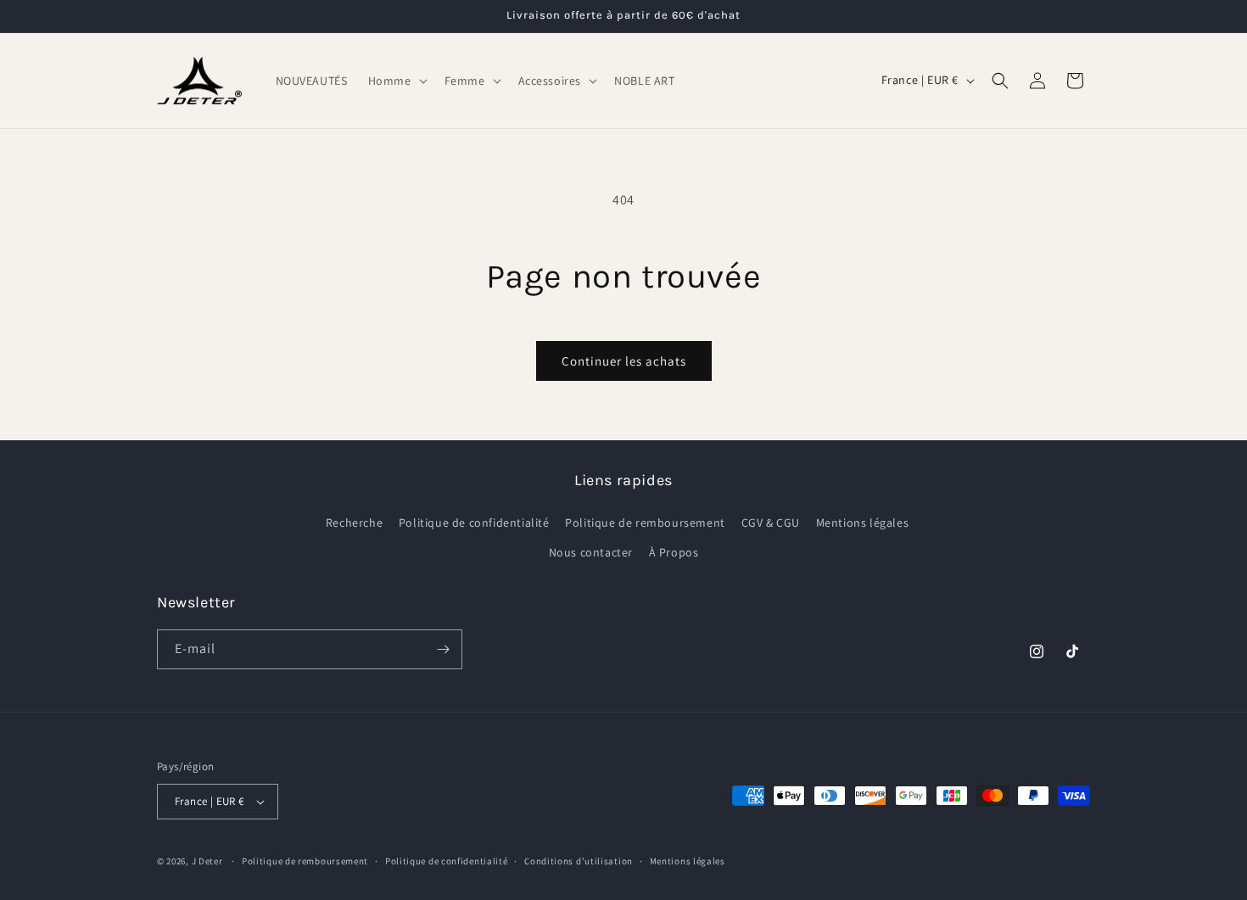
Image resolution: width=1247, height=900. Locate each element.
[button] (396, 80)
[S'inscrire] (442, 649)
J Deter (209, 861)
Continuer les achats (624, 361)
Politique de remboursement (645, 522)
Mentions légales (862, 522)
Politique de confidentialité (474, 522)
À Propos (674, 552)
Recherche (354, 522)
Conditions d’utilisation (578, 861)
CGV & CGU (770, 522)
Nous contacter (591, 552)
